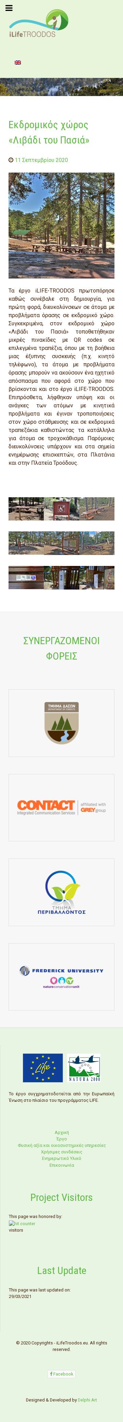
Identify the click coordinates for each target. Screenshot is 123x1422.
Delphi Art (87, 1400)
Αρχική (62, 1132)
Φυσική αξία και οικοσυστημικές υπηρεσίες (62, 1145)
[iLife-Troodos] (39, 22)
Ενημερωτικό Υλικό (61, 1158)
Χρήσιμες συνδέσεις (61, 1151)
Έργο (61, 1138)
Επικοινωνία (62, 1165)
